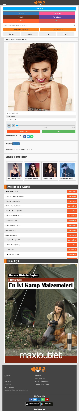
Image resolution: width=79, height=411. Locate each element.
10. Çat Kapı (11, 235)
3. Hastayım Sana (12, 201)
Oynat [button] (9, 126)
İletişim (8, 384)
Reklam (8, 381)
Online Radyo (18, 390)
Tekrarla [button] (45, 127)
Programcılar (40, 378)
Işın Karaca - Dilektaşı (31, 178)
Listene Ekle (23, 131)
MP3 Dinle (7, 390)
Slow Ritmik (57, 13)
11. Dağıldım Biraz (12, 240)
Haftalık (29, 34)
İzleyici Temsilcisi (42, 381)
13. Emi (9, 249)
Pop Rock (21, 13)
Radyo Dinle (25, 390)
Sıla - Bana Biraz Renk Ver (15, 178)
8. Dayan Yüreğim (12, 225)
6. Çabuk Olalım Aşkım (13, 215)
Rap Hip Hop (20, 21)
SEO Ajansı (9, 387)
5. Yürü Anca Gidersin (13, 211)
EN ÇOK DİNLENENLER (21, 29)
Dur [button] (13, 125)
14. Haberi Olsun (12, 254)
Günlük (11, 34)
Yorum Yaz (16, 144)
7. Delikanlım (11, 220)
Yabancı (57, 21)
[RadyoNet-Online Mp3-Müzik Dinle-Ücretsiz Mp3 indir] (39, 3)
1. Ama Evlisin (11, 191)
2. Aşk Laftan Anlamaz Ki (14, 196)
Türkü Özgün (57, 17)
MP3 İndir (12, 390)
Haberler (38, 375)
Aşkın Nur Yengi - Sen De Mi (50, 178)
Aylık (47, 34)
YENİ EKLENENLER (57, 29)
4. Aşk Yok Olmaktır (12, 206)
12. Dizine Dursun (12, 245)
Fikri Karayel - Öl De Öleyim (67, 178)
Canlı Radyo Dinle (42, 384)
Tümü (65, 34)
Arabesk (20, 17)
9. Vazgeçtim (11, 230)
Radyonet (7, 375)
